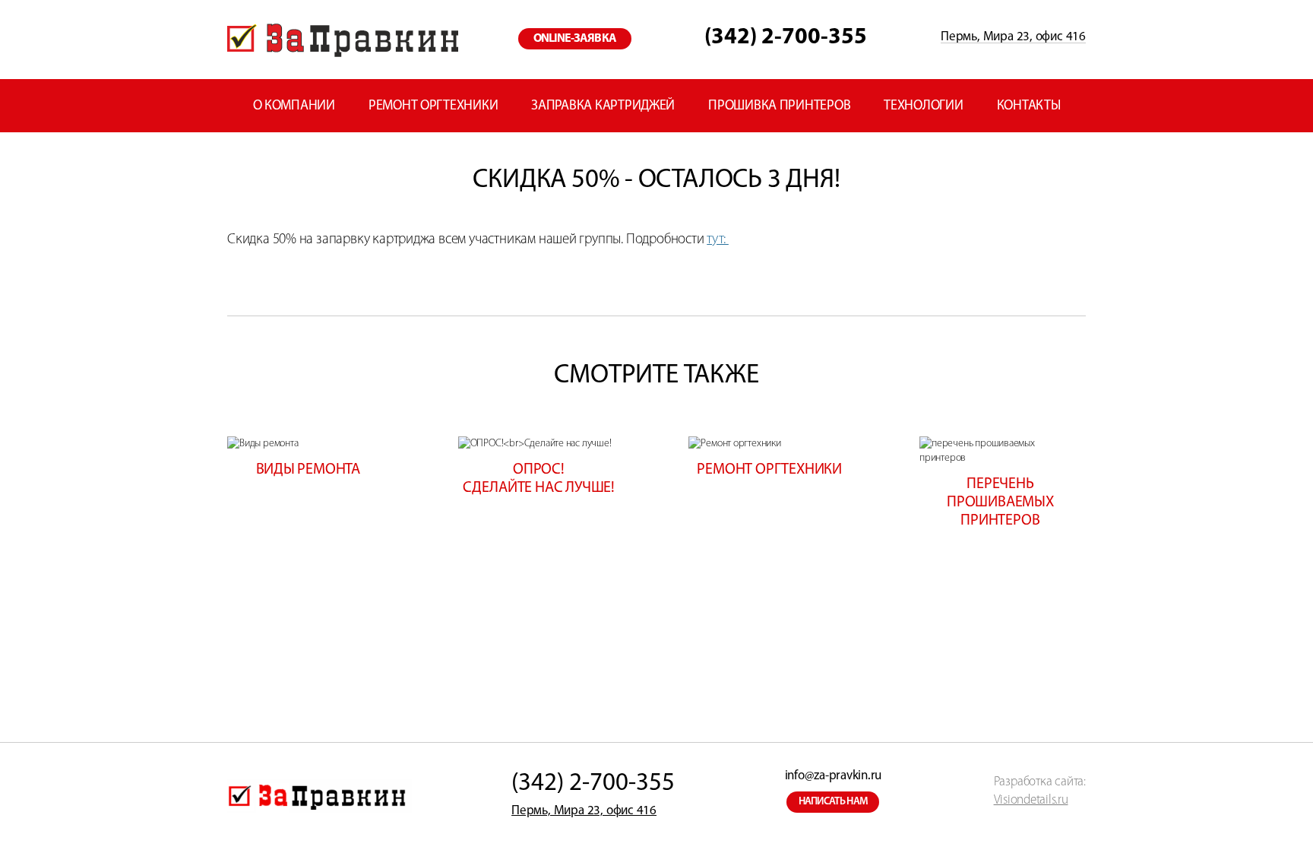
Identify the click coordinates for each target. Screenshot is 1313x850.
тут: (718, 240)
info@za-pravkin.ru (833, 775)
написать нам (833, 801)
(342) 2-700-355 (785, 37)
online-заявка (574, 39)
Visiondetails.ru (1031, 800)
